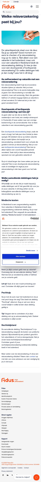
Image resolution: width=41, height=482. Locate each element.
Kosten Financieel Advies (9, 399)
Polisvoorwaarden (7, 457)
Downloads (5, 444)
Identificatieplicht (7, 396)
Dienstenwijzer (6, 404)
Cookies (20, 468)
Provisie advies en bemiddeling (11, 406)
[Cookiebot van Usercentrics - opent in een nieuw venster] (30, 218)
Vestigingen (5, 391)
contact (32, 356)
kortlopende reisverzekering (15, 147)
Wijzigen (4, 428)
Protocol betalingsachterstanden (11, 449)
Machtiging (5, 430)
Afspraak (4, 425)
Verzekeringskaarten (8, 454)
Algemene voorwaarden (9, 468)
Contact (26, 468)
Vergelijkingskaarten (8, 452)
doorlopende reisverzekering (15, 132)
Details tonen (30, 250)
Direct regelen (7, 415)
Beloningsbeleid (6, 409)
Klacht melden (6, 446)
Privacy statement (7, 471)
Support (4, 439)
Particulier (6, 1)
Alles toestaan (20, 256)
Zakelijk (16, 1)
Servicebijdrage (6, 401)
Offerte (4, 420)
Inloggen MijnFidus (7, 417)
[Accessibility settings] (31, 6)
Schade (4, 423)
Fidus (3, 388)
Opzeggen (5, 433)
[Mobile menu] (37, 6)
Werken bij (5, 393)
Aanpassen (19, 262)
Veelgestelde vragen (8, 441)
